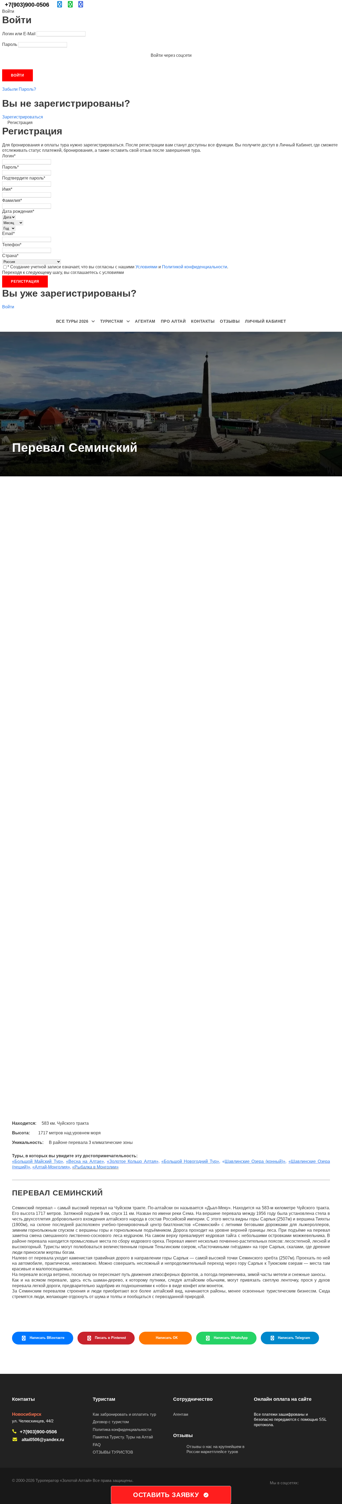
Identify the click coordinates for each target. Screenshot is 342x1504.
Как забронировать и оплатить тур (124, 1414)
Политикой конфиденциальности (194, 267)
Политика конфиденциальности (122, 1429)
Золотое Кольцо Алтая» (133, 1161)
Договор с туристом (111, 1421)
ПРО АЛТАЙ (173, 321)
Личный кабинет (265, 321)
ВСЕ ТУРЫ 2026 (72, 321)
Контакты (203, 321)
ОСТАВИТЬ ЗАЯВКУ (166, 1494)
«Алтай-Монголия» (51, 1167)
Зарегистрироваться (22, 117)
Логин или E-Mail (19, 33)
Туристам (111, 321)
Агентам (145, 321)
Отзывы (230, 321)
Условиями (146, 267)
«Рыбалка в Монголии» (95, 1167)
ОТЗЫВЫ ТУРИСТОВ (113, 1452)
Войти (8, 307)
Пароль (9, 44)
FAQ (97, 1444)
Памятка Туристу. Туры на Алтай (123, 1437)
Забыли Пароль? (19, 89)
